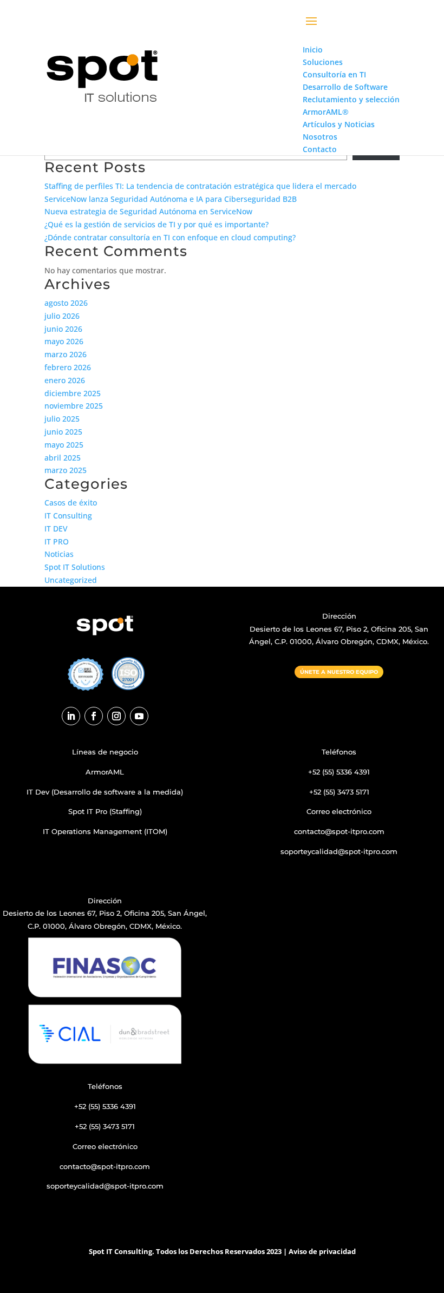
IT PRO (56, 541)
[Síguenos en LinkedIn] (71, 716)
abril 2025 (62, 457)
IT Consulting (68, 515)
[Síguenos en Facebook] (93, 716)
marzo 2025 (65, 470)
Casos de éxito (70, 502)
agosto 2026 (66, 303)
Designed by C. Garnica (339, 871)
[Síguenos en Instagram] (116, 716)
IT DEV (56, 528)
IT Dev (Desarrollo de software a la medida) (105, 791)
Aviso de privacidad (322, 1251)
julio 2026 (62, 316)
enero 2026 (64, 380)
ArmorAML (105, 771)
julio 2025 (62, 419)
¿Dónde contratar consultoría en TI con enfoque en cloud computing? (170, 237)
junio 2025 (63, 431)
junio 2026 (63, 329)
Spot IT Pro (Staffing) (105, 811)
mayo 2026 (63, 341)
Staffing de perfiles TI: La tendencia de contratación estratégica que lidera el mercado (200, 186)
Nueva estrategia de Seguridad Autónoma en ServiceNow (148, 211)
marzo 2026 (65, 354)
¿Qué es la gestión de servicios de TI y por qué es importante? (156, 224)
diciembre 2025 (72, 393)
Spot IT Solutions (74, 567)
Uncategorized (70, 580)
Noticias (59, 554)
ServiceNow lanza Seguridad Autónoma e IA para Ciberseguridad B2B (170, 199)
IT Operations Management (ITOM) (105, 831)
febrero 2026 (67, 367)
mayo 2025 (63, 444)
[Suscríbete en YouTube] (139, 716)
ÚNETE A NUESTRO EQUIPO (339, 671)
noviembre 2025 (73, 406)
